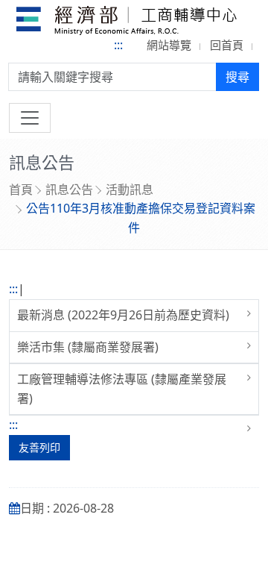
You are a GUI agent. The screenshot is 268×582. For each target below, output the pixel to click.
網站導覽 (169, 44)
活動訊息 (129, 189)
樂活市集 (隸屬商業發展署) (88, 347)
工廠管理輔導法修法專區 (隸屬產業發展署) (121, 389)
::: (118, 45)
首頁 (21, 189)
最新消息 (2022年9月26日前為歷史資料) (123, 315)
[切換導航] (30, 118)
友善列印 (39, 447)
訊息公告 (69, 189)
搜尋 (237, 77)
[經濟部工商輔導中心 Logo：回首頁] (127, 23)
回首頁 (226, 44)
